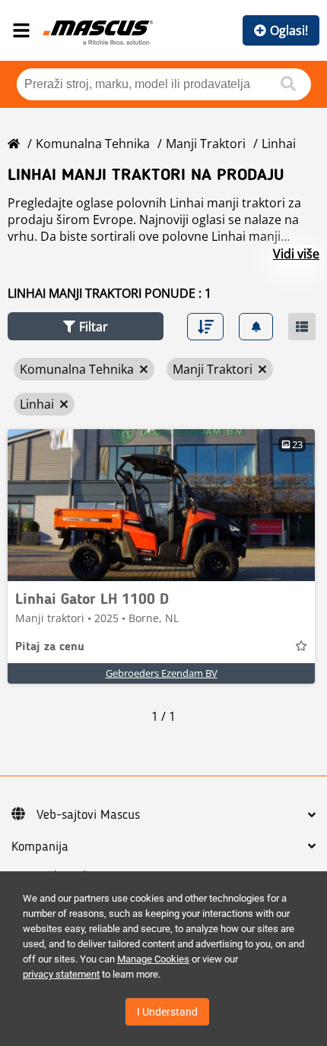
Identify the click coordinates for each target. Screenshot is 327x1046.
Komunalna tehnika (93, 143)
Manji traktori (206, 143)
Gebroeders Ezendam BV (161, 673)
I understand (167, 1012)
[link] (161, 505)
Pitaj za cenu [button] (49, 647)
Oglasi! (289, 30)
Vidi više (296, 253)
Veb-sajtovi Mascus (88, 815)
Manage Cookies (153, 959)
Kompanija (39, 847)
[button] (86, 326)
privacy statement (61, 974)
